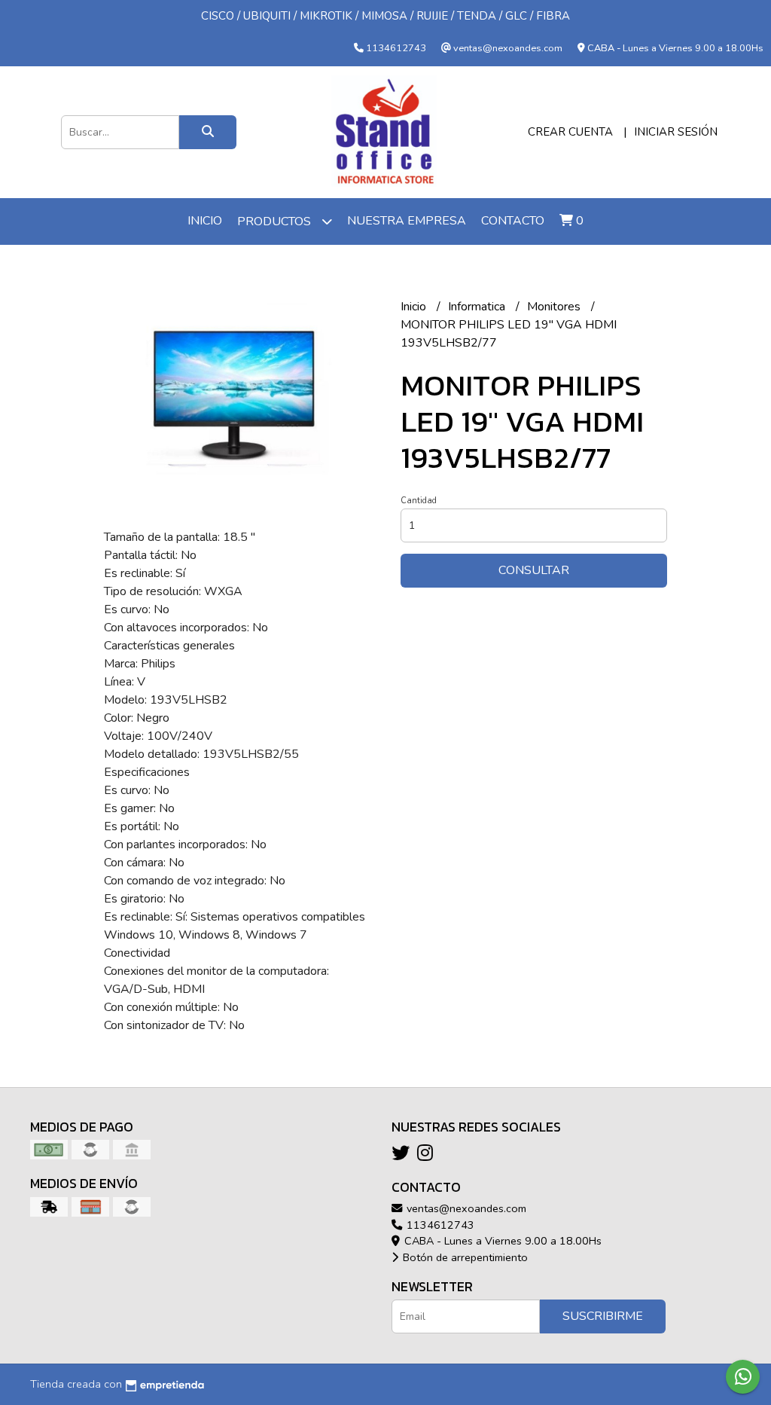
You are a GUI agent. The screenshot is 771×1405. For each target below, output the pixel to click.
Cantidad (419, 500)
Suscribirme (602, 1316)
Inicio (204, 220)
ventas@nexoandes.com (465, 1208)
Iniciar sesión (676, 131)
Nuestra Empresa (406, 220)
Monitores (555, 306)
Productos (275, 221)
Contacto (512, 220)
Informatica (478, 306)
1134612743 (439, 1224)
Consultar (533, 570)
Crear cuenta (570, 131)
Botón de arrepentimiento (464, 1257)
